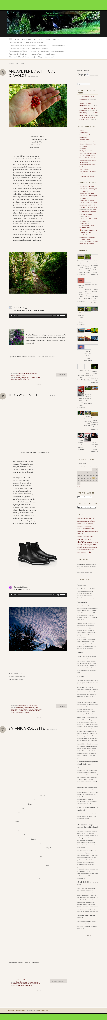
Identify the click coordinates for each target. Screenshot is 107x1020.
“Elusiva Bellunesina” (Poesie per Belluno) (22, 45)
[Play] (11, 316)
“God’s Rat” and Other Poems (19, 48)
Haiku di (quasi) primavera (40, 48)
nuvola (21, 710)
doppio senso (34, 982)
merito (39, 709)
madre (38, 377)
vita (27, 379)
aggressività (19, 707)
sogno (82, 549)
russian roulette (15, 985)
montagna (91, 531)
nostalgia (81, 536)
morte (80, 533)
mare (87, 531)
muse (88, 534)
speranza (80, 552)
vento (85, 552)
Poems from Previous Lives (18, 54)
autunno (87, 521)
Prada (30, 710)
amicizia (18, 377)
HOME (17, 39)
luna (83, 531)
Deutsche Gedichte (15, 42)
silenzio (95, 547)
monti (96, 531)
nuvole (26, 710)
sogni (78, 549)
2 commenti (61, 706)
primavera (92, 544)
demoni (22, 982)
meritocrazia (14, 710)
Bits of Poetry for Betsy (42, 39)
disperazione (95, 523)
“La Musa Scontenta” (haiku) (39, 51)
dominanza (23, 709)
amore (91, 518)
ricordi (79, 547)
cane (87, 524)
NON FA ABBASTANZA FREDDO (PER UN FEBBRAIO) (88, 189)
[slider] (63, 315)
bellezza (92, 521)
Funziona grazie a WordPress (16, 1010)
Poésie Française (50, 54)
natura (13, 379)
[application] (38, 316)
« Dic (78, 486)
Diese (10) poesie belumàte (34, 42)
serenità (91, 547)
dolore (83, 526)
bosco (23, 377)
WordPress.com (43, 1010)
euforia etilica (15, 984)
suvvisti (27, 712)
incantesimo (88, 526)
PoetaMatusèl (33, 76)
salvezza (85, 547)
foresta (33, 377)
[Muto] (58, 316)
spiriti (22, 985)
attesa (82, 521)
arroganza (27, 707)
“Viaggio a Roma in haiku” (46, 57)
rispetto (13, 712)
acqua (79, 519)
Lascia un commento (58, 981)
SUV (17, 712)
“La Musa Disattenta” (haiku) (18, 51)
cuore (90, 523)
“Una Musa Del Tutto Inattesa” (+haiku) (22, 57)
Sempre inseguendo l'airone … (53, 24)
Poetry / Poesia (20, 375)
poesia (80, 539)
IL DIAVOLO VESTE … (26, 395)
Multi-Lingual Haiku (58, 51)
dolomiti (79, 526)
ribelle (24, 379)
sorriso (92, 549)
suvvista (21, 712)
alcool (17, 982)
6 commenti (61, 374)
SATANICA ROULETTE (27, 728)
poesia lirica (90, 542)
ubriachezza (28, 985)
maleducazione (32, 709)
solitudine (87, 550)
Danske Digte (57, 39)
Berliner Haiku (26, 39)
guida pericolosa (35, 984)
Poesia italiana (22, 705)
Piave (91, 536)
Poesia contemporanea (25, 373)
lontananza (88, 528)
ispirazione (81, 528)
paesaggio (18, 379)
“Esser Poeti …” (44, 45)
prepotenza (36, 710)
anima (79, 521)
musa (85, 534)
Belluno (79, 523)
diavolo (27, 377)
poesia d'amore (84, 540)
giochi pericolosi (24, 984)
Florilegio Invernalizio (58, 45)
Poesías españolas (36, 54)
